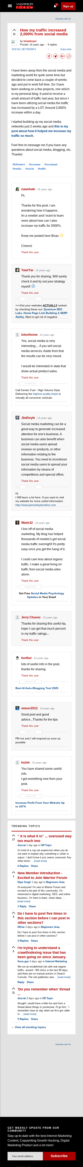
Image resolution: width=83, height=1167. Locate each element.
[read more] (40, 860)
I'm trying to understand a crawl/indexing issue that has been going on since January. (42, 952)
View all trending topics (28, 1027)
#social (29, 168)
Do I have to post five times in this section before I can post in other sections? (44, 918)
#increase (34, 164)
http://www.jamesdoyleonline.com (35, 504)
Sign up (68, 6)
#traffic (42, 168)
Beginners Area (55, 882)
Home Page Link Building (40, 313)
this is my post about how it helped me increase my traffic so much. (41, 131)
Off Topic (46, 845)
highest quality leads (45, 393)
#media (17, 168)
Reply (22, 906)
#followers (19, 164)
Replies (23, 866)
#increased (50, 164)
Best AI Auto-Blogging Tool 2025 (36, 688)
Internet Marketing (56, 961)
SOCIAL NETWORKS (24, 49)
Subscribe (65, 49)
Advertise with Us (63, 19)
